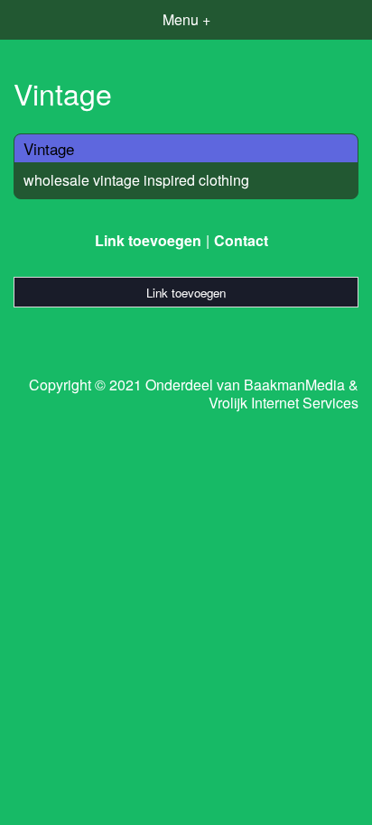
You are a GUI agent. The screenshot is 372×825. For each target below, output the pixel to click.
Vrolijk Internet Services (283, 403)
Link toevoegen (148, 240)
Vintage (48, 148)
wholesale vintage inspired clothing (136, 180)
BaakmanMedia (294, 385)
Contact (241, 240)
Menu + (186, 19)
